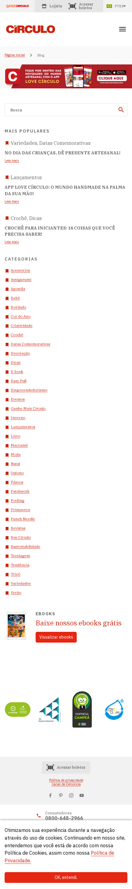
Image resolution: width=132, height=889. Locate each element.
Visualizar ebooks (56, 637)
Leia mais (12, 161)
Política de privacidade (66, 780)
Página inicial (15, 55)
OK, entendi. (66, 877)
